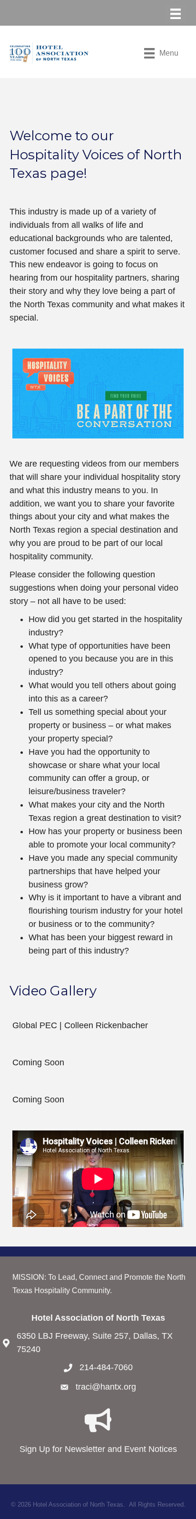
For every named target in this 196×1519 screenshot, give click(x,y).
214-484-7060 (106, 1367)
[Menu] (175, 14)
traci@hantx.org (106, 1387)
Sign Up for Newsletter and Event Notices (98, 1449)
